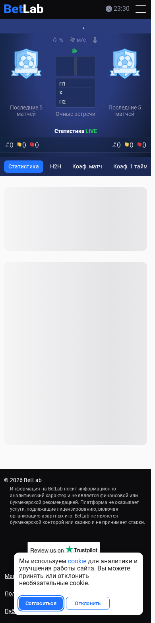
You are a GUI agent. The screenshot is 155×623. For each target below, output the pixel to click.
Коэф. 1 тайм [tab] (130, 166)
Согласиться (40, 603)
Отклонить (88, 603)
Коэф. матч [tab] (87, 166)
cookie (77, 561)
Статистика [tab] (23, 166)
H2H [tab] (55, 166)
